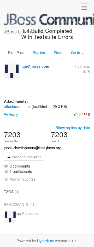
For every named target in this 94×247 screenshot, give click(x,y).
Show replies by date (73, 127)
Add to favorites (23, 179)
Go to (76, 52)
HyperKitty (45, 240)
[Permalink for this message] (88, 71)
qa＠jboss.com (35, 66)
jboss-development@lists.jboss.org (32, 147)
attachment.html (17, 106)
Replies (39, 52)
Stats (58, 52)
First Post (16, 52)
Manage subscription (26, 156)
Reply (13, 114)
